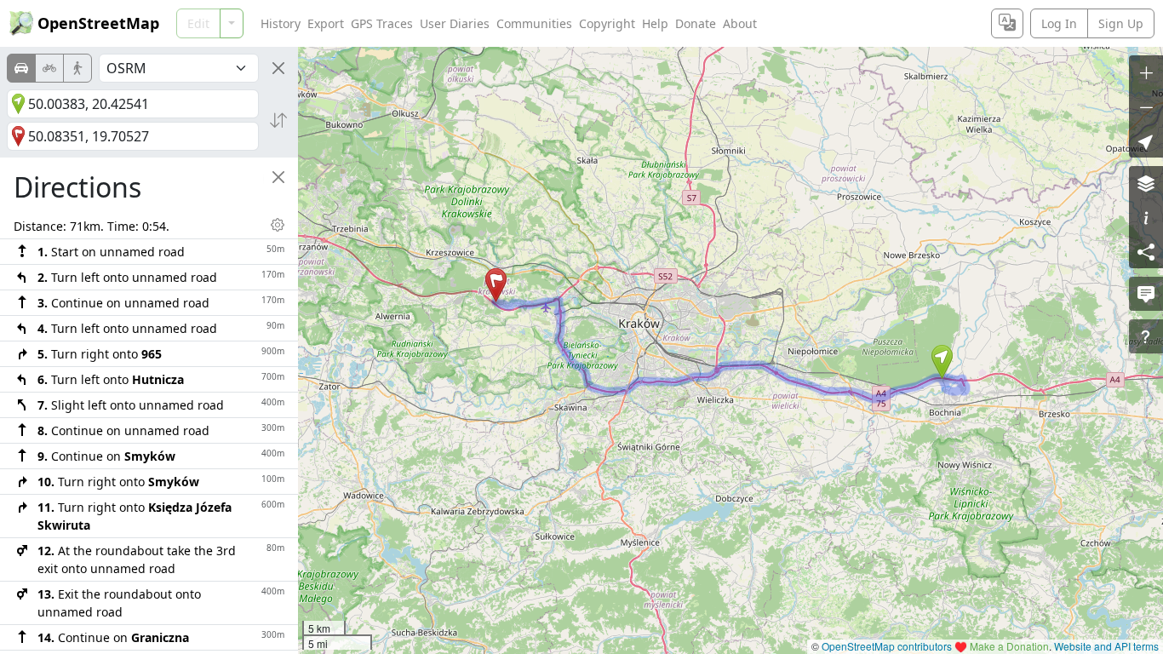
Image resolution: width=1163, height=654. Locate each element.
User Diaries (455, 23)
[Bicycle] (49, 68)
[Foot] (77, 68)
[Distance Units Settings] (277, 225)
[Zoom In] (1146, 72)
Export (325, 23)
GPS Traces (382, 23)
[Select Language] (1007, 23)
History (281, 23)
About (740, 23)
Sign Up (1120, 23)
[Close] (278, 68)
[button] (942, 362)
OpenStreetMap (98, 23)
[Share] (1146, 251)
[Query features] (1146, 336)
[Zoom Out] (1146, 106)
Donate (695, 23)
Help (655, 23)
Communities (534, 23)
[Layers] (1146, 183)
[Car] (21, 68)
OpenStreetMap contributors (887, 646)
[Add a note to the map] (1146, 294)
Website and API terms (1106, 646)
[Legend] (1146, 217)
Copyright (607, 23)
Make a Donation (1009, 646)
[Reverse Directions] (278, 120)
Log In (1059, 23)
